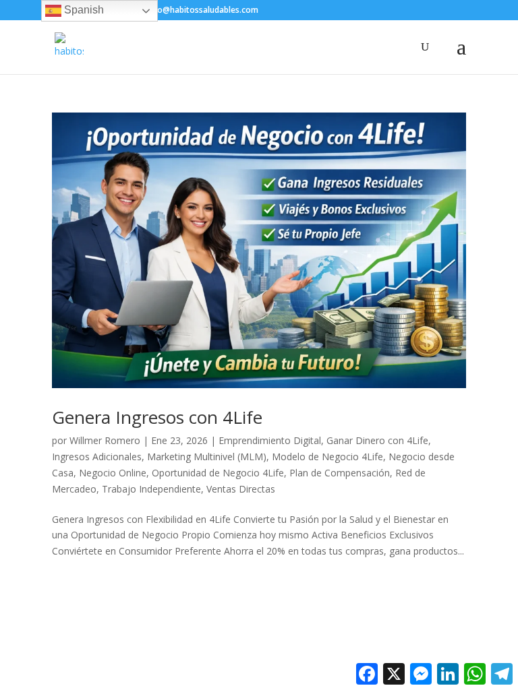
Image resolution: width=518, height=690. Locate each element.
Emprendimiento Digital (270, 440)
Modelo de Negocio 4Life (327, 456)
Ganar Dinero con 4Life (377, 440)
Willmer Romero (104, 440)
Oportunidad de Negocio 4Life (218, 472)
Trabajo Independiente (151, 488)
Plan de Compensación (339, 472)
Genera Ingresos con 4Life (157, 417)
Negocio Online (112, 472)
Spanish (82, 9)
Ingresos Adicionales (97, 456)
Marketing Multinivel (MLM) (206, 456)
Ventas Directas (240, 488)
